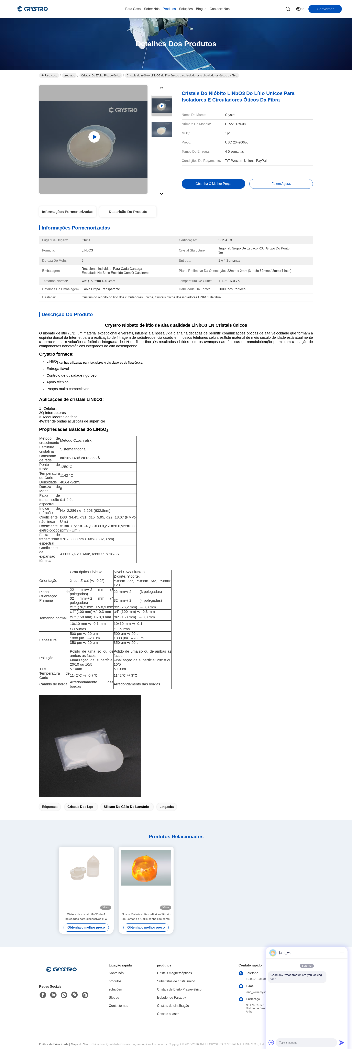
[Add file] (271, 1042)
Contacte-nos (220, 9)
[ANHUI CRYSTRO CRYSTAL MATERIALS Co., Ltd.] (32, 9)
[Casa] (61, 974)
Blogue (201, 9)
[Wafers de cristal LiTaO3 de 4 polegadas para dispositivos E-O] (86, 880)
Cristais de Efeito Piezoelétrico (101, 75)
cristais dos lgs (80, 807)
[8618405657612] (64, 995)
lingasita (167, 807)
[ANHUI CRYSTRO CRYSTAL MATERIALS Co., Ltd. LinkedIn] (53, 995)
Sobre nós (152, 9)
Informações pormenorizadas (67, 212)
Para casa (133, 9)
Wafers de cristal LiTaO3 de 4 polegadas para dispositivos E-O (86, 916)
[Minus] (341, 952)
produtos (169, 9)
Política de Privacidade (53, 1044)
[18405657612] (85, 995)
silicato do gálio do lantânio (126, 807)
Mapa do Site (79, 1044)
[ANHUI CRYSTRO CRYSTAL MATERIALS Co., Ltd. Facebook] (42, 995)
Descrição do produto (128, 212)
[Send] (342, 1042)
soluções (186, 9)
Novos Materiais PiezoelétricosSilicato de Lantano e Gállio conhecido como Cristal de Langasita (146, 917)
